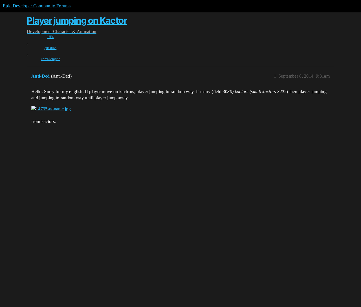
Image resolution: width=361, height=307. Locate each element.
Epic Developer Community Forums (37, 5)
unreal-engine (50, 59)
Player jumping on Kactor (77, 20)
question (51, 48)
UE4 (50, 37)
